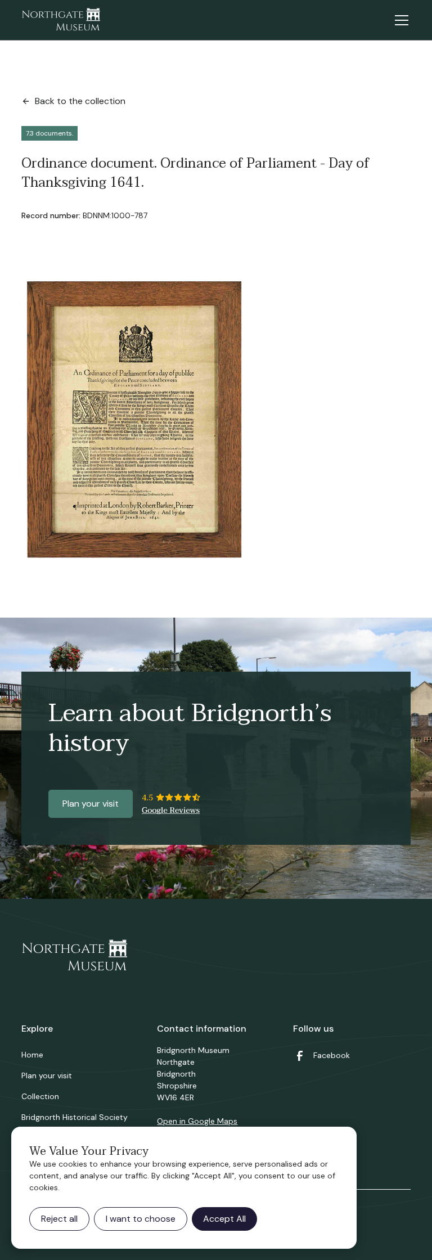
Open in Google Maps (197, 1121)
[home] (60, 20)
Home (32, 1055)
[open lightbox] (134, 420)
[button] (399, 20)
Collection (40, 1096)
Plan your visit (90, 803)
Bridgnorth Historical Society (74, 1117)
